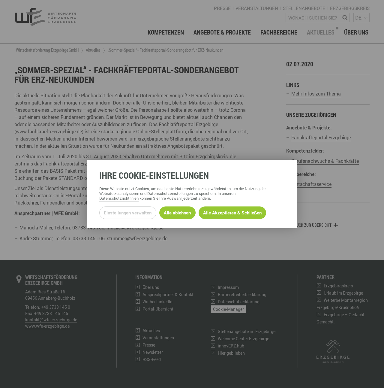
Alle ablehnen (177, 213)
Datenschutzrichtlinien (119, 198)
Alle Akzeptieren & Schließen (232, 213)
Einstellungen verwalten (128, 213)
